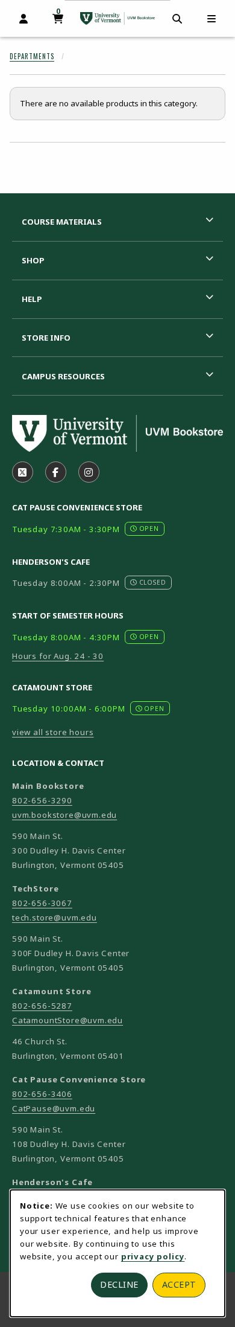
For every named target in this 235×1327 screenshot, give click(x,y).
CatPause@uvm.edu (53, 1108)
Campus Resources (63, 376)
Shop (33, 260)
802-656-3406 (42, 1093)
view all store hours (53, 732)
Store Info (46, 337)
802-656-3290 (42, 800)
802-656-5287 (42, 1005)
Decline (119, 1284)
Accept (179, 1284)
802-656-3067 (42, 903)
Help (32, 299)
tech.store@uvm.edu (54, 917)
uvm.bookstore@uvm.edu (64, 814)
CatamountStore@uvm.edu (67, 1020)
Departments (32, 56)
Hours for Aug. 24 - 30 (58, 656)
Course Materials (62, 221)
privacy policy (153, 1256)
